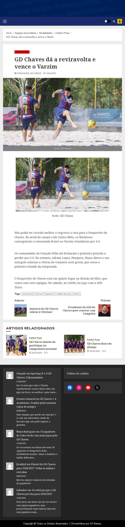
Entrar (119, 21)
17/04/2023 (51, 73)
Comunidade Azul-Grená (29, 73)
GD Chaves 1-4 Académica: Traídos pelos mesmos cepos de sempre (36, 402)
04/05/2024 (37, 353)
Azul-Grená (27, 293)
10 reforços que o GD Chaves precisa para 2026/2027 (36, 492)
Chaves (39, 293)
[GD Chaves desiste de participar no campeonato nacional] (16, 345)
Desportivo (49, 293)
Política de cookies (78, 373)
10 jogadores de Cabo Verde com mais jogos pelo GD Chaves (36, 435)
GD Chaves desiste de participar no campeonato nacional (43, 345)
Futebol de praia (64, 293)
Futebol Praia (22, 52)
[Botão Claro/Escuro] (107, 21)
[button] (5, 21)
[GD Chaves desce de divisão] (74, 345)
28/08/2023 (95, 351)
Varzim (76, 293)
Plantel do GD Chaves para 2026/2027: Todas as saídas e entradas (35, 468)
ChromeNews (78, 523)
